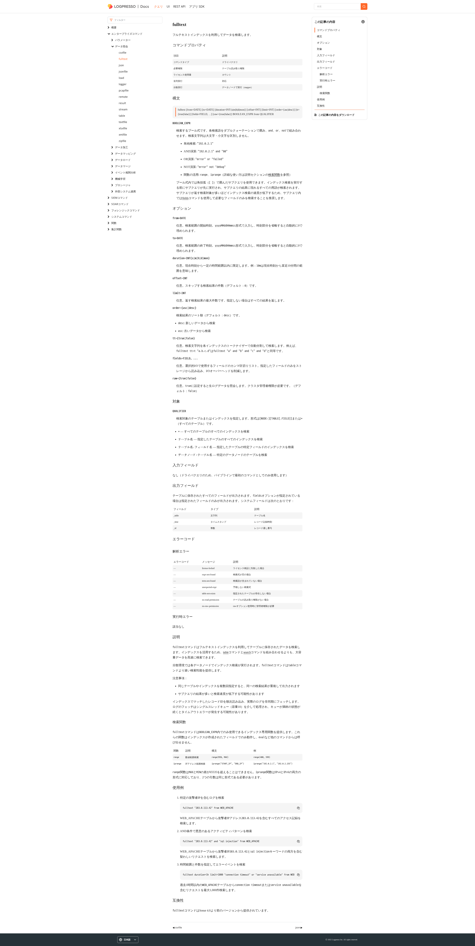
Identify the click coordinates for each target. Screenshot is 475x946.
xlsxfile (123, 128)
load (121, 78)
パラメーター (123, 40)
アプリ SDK (196, 6)
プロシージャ (123, 185)
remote (123, 97)
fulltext (123, 59)
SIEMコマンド (119, 197)
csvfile (122, 52)
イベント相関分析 (125, 172)
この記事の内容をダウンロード (336, 115)
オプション (323, 42)
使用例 (321, 99)
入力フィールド (326, 55)
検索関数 (274, 174)
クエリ (158, 6)
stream (123, 109)
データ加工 (121, 147)
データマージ (123, 166)
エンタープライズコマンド (126, 33)
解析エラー (326, 74)
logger (123, 84)
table (122, 115)
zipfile (122, 141)
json (121, 65)
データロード (123, 160)
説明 (319, 86)
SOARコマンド (120, 204)
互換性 (321, 105)
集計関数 (116, 229)
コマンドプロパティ (328, 30)
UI (168, 6)
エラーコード (324, 68)
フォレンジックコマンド (125, 210)
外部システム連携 (125, 191)
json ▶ (298, 927)
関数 (114, 223)
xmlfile (123, 134)
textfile (123, 122)
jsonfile (123, 71)
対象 (319, 49)
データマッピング (125, 153)
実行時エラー (327, 80)
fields (185, 198)
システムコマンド (121, 216)
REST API (179, 6)
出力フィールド (326, 61)
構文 (319, 36)
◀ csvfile (177, 927)
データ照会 (121, 46)
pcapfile (124, 90)
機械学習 (120, 179)
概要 (114, 27)
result (122, 103)
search (247, 652)
